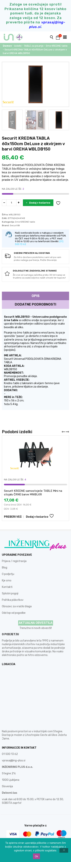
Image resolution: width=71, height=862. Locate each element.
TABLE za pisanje (34, 45)
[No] (63, 850)
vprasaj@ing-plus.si (13, 760)
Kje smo (6, 580)
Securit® (15, 225)
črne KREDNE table (57, 45)
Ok (36, 856)
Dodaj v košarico (39, 202)
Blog (4, 567)
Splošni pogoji (10, 593)
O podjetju (8, 574)
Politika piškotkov (12, 600)
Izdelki (18, 45)
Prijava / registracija (14, 561)
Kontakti (7, 587)
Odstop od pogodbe (14, 612)
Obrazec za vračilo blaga (17, 606)
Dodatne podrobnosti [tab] (35, 304)
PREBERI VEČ (13, 516)
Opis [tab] (36, 296)
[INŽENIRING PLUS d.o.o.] (15, 37)
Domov (7, 45)
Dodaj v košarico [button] (37, 516)
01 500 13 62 (10, 754)
